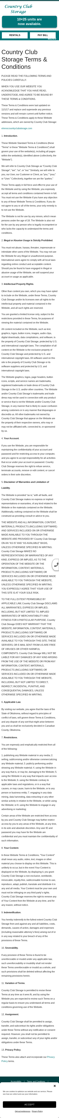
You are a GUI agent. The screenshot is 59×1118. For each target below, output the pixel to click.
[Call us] (55, 565)
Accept (29, 1104)
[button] (54, 1085)
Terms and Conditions (36, 1081)
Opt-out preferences (22, 1111)
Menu (52, 38)
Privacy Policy (37, 1111)
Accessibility (16, 1081)
